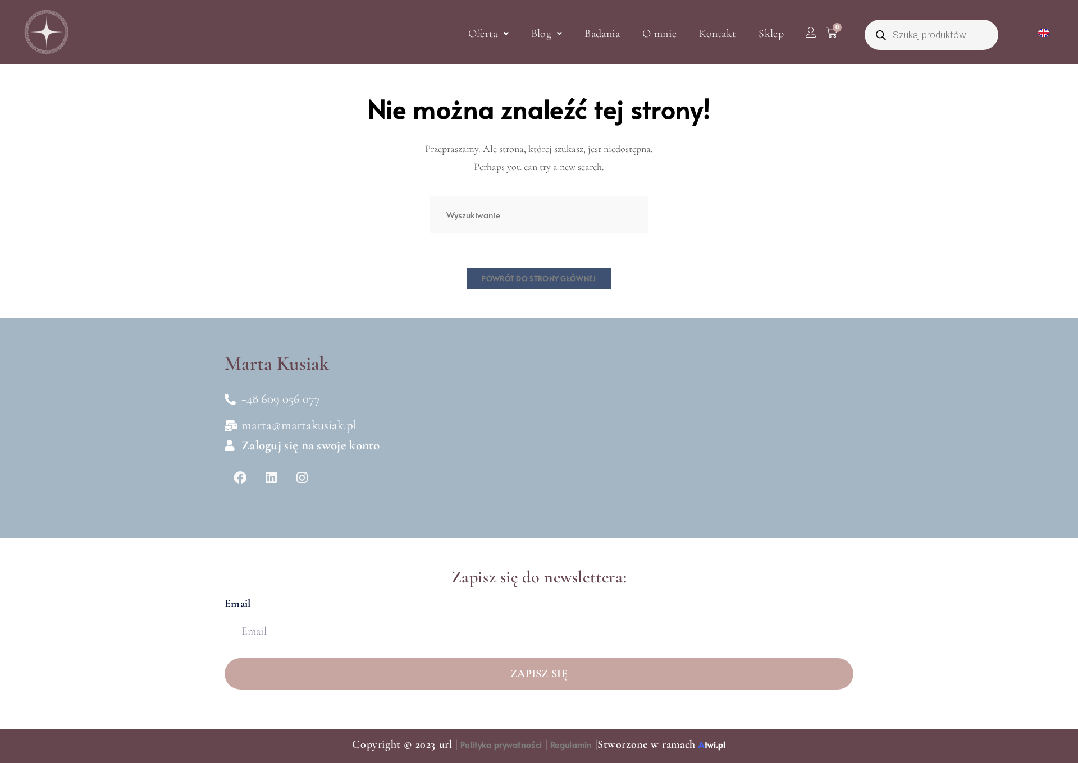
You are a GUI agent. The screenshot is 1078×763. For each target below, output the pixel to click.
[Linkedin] (270, 477)
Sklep (771, 33)
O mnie (659, 33)
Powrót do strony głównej (539, 278)
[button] (488, 34)
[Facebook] (240, 477)
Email (238, 603)
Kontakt (717, 33)
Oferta (483, 33)
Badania (602, 33)
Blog (541, 33)
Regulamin (571, 744)
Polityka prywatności (501, 744)
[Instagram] (301, 477)
